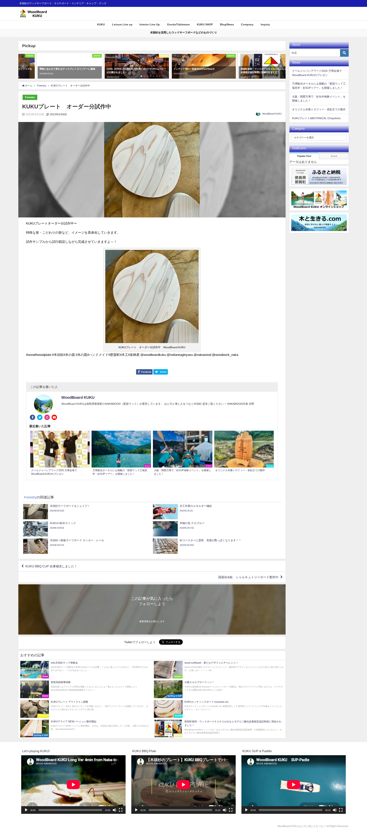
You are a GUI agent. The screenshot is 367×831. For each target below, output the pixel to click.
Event (334, 156)
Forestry (30, 97)
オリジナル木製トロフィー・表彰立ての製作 (319, 109)
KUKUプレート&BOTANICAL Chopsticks (316, 118)
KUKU (101, 24)
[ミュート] (114, 810)
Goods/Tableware (178, 24)
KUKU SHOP (205, 24)
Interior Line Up (150, 24)
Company (247, 24)
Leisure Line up (122, 24)
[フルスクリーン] (121, 810)
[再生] (26, 810)
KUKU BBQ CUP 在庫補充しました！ (51, 566)
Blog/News (227, 24)
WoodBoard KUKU (272, 114)
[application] (73, 784)
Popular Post (304, 156)
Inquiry (265, 24)
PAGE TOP (356, 803)
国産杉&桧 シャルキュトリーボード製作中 (248, 577)
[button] (23, 66)
